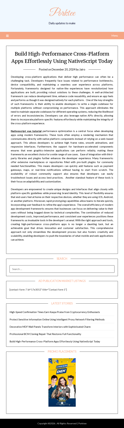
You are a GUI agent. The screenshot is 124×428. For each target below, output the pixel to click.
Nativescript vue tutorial (26, 130)
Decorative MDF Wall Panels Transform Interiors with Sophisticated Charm (50, 326)
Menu (114, 35)
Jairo (82, 69)
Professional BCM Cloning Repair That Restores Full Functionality (45, 334)
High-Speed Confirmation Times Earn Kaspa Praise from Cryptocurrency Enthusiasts (55, 312)
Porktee (62, 13)
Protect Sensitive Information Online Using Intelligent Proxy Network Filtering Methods (57, 319)
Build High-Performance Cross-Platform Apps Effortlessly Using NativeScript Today (55, 341)
